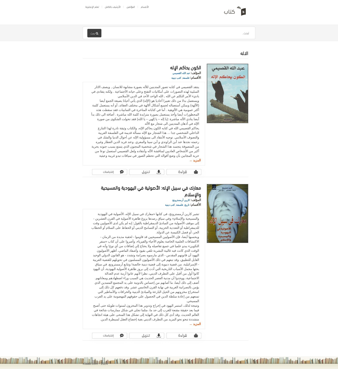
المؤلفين (131, 6)
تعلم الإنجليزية (92, 6)
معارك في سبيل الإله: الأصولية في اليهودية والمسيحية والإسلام (151, 191)
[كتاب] (232, 12)
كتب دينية (176, 77)
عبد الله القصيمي (181, 73)
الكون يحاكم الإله (185, 66)
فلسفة (186, 77)
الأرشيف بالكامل (113, 6)
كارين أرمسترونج (181, 200)
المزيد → (195, 160)
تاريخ (186, 204)
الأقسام (145, 6)
